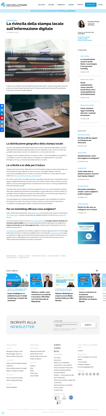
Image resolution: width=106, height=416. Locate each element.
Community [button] (61, 4)
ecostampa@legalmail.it (85, 367)
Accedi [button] (100, 4)
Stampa (32, 366)
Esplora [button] (51, 4)
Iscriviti (88, 325)
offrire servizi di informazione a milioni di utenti (27, 176)
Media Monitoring (85, 40)
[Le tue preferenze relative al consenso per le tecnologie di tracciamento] (2, 413)
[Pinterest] (2, 118)
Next (97, 271)
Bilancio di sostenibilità (61, 362)
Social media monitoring (14, 356)
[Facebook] (2, 106)
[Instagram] (94, 374)
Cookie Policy (58, 390)
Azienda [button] (71, 4)
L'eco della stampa (23, 256)
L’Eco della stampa (12, 215)
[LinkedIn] (2, 114)
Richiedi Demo (91, 4)
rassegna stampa (53, 256)
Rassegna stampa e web (14, 351)
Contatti (80, 4)
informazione (11, 256)
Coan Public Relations (37, 221)
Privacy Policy (58, 325)
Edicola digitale (11, 387)
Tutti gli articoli (91, 24)
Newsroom (57, 360)
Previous (94, 271)
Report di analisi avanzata (14, 371)
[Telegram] (2, 122)
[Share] (2, 130)
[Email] (2, 126)
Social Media (34, 376)
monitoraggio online (38, 256)
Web (31, 368)
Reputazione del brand (37, 351)
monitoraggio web (55, 233)
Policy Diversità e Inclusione (63, 367)
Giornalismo (83, 39)
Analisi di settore (35, 359)
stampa (63, 256)
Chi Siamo (57, 357)
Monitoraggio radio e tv (14, 354)
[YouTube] (83, 374)
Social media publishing (14, 380)
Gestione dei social (36, 354)
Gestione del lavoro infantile (63, 385)
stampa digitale (11, 257)
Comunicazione (11, 20)
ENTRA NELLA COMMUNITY (66, 11)
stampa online (23, 257)
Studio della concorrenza (38, 356)
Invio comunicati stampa (14, 378)
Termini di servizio (65, 329)
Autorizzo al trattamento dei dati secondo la (66, 325)
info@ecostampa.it (84, 364)
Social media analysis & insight (16, 368)
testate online (35, 213)
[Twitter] (2, 110)
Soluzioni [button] (41, 4)
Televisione (34, 373)
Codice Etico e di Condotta (63, 365)
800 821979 (83, 362)
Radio (32, 371)
